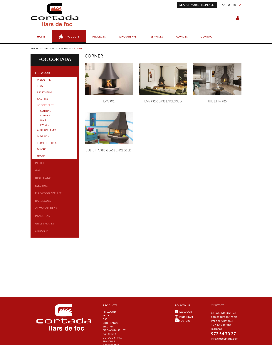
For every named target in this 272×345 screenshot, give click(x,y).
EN (240, 5)
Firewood (49, 48)
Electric (41, 185)
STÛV (40, 86)
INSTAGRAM (186, 317)
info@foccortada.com (224, 338)
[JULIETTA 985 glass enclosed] (109, 128)
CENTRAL (45, 111)
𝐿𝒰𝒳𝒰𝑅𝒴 (41, 231)
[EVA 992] (109, 79)
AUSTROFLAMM (46, 130)
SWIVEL (44, 125)
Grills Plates (44, 223)
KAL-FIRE (42, 98)
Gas (38, 170)
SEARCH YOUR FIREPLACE (196, 4)
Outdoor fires (46, 208)
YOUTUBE (184, 320)
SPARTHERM (44, 92)
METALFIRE (44, 79)
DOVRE (41, 149)
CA (223, 5)
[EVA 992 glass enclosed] (163, 79)
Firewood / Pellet (48, 193)
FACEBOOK (185, 312)
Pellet (39, 162)
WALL (43, 120)
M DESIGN (43, 136)
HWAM (41, 155)
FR (234, 5)
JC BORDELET (64, 48)
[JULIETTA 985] (217, 79)
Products (36, 48)
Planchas (42, 215)
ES (229, 5)
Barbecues (43, 200)
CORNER (45, 115)
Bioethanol (44, 178)
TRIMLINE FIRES (46, 143)
